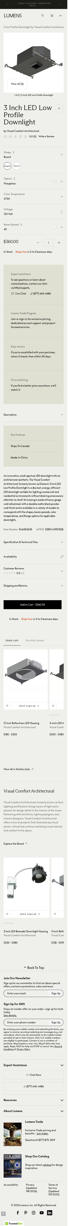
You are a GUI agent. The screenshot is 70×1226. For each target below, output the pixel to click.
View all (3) (17, 83)
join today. (42, 1133)
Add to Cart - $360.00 (32, 604)
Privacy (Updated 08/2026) (31, 1188)
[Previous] (7, 4)
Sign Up (56, 993)
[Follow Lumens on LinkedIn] (49, 1212)
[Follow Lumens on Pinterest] (25, 1212)
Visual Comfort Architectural (23, 130)
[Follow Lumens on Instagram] (33, 1212)
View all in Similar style (17, 769)
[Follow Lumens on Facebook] (17, 1212)
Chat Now (35, 1074)
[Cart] (52, 16)
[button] (15, 136)
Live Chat (20, 293)
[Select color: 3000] (54, 715)
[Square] (16, 166)
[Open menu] (60, 16)
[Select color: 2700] (51, 715)
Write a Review (46, 136)
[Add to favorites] (59, 108)
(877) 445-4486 (42, 293)
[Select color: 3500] (58, 715)
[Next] (60, 4)
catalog (47, 1164)
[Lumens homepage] (13, 16)
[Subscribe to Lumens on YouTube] (41, 1212)
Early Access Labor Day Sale (34, 4)
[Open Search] (43, 16)
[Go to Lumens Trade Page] (13, 1134)
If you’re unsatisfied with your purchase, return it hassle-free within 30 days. (33, 354)
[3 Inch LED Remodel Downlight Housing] (27, 880)
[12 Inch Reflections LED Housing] (26, 671)
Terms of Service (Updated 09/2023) (53, 1189)
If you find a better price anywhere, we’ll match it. (33, 387)
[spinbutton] (48, 242)
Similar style (11, 640)
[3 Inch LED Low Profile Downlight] (34, 63)
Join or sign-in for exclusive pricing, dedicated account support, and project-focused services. (33, 322)
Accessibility (11, 1184)
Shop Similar (27, 706)
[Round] (7, 166)
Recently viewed (35, 640)
